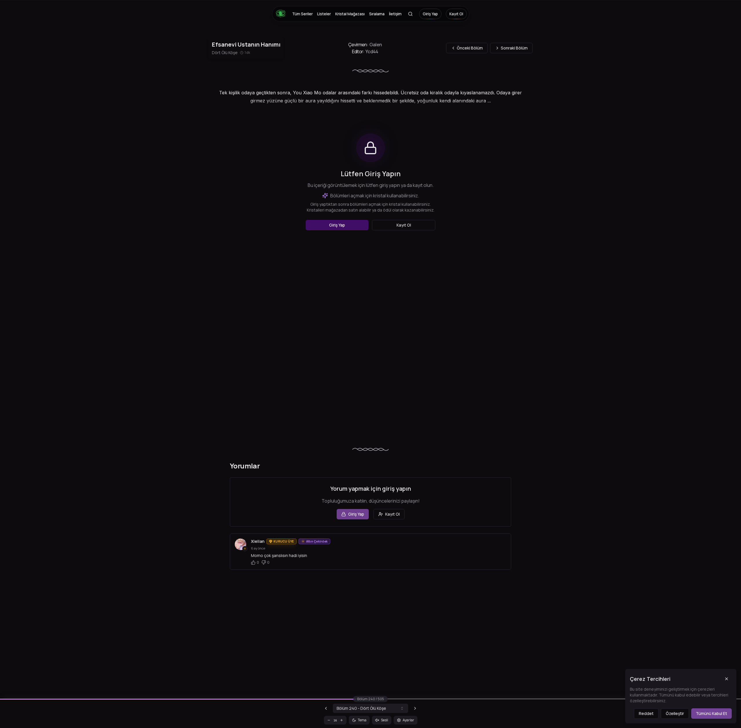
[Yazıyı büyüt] (341, 720)
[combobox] (370, 708)
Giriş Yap (430, 13)
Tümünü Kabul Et (711, 713)
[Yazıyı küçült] (329, 720)
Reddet (646, 713)
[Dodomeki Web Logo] (282, 14)
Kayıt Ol (456, 13)
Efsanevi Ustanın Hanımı (246, 44)
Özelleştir (675, 713)
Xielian (258, 541)
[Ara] (410, 14)
